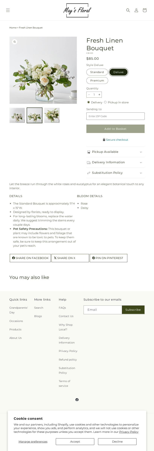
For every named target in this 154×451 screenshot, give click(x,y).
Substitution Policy (67, 370)
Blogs (38, 316)
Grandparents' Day (18, 310)
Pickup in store (118, 102)
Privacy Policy (128, 432)
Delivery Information (67, 340)
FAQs (62, 307)
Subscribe (133, 309)
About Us (15, 338)
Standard (97, 72)
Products (15, 329)
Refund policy (68, 359)
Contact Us (66, 316)
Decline (117, 441)
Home (13, 27)
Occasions (16, 321)
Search (38, 307)
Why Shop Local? (65, 327)
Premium (97, 80)
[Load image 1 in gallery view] (17, 115)
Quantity (92, 88)
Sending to (99, 109)
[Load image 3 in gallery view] (52, 115)
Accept (75, 441)
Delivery (97, 102)
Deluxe (118, 72)
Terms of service (64, 383)
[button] (8, 10)
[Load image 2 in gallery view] (34, 115)
